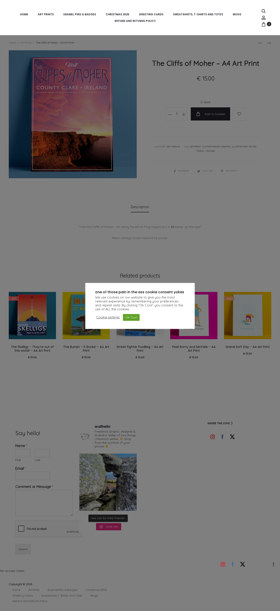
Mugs (237, 14)
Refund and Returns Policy (135, 21)
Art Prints (46, 14)
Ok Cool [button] (131, 317)
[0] (263, 24)
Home (24, 14)
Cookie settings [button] (108, 317)
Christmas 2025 (117, 14)
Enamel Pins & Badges (79, 14)
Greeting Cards (151, 14)
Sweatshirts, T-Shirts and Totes (198, 14)
